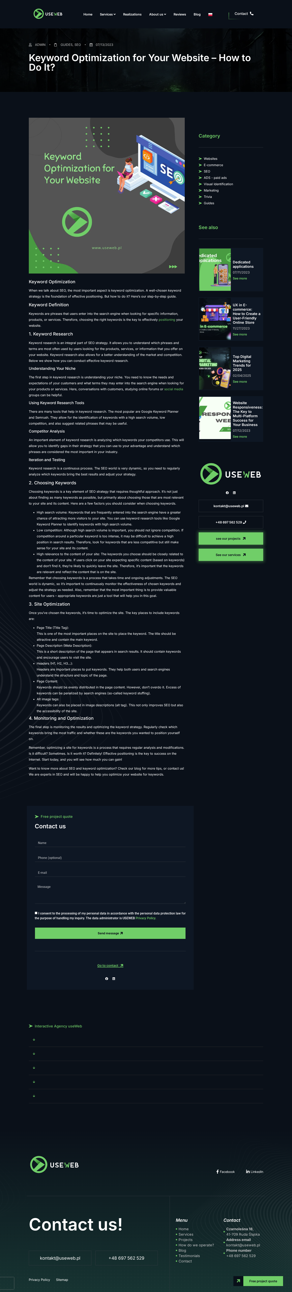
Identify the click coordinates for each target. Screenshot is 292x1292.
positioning (167, 320)
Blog (197, 14)
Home (87, 14)
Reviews (180, 14)
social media (173, 389)
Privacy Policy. (146, 918)
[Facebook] (227, 493)
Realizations (132, 14)
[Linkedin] (234, 493)
